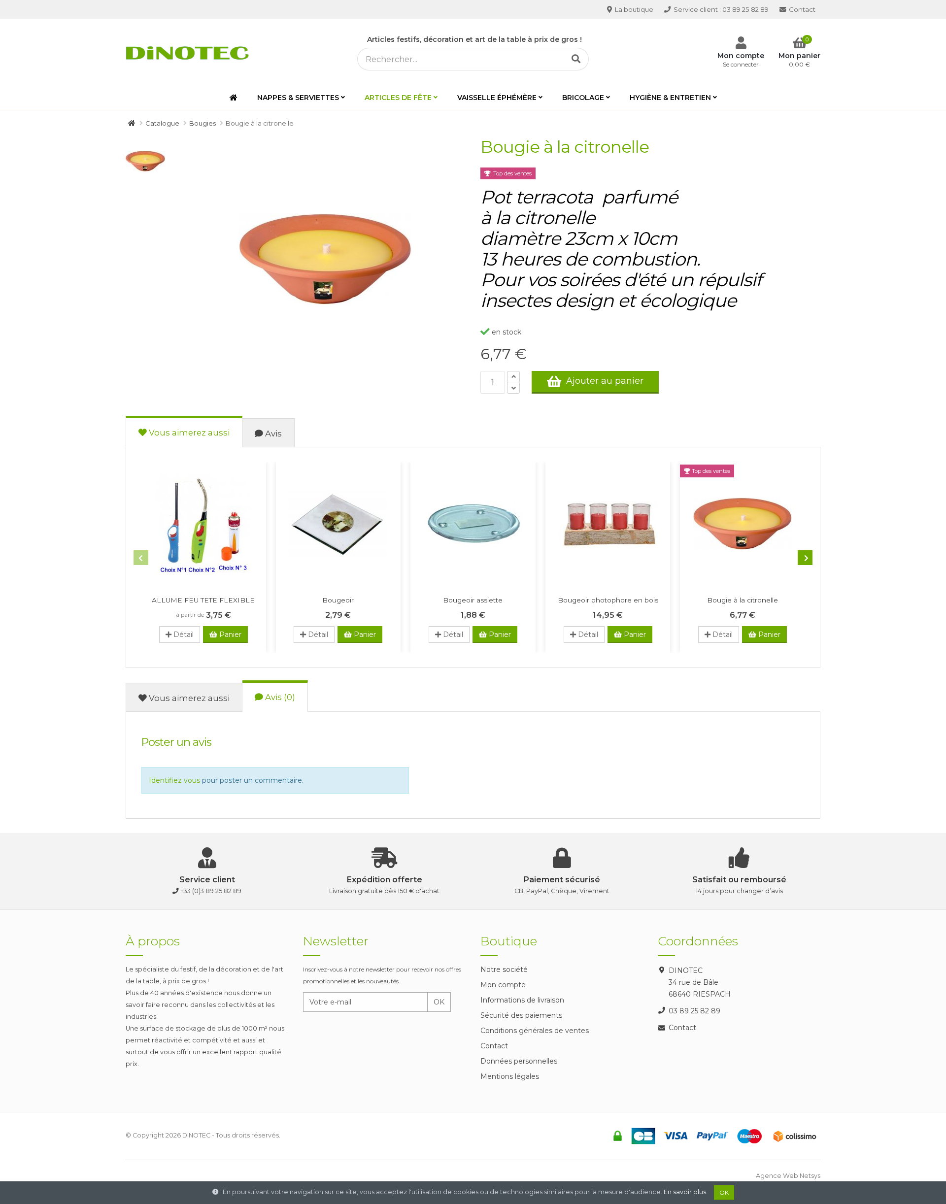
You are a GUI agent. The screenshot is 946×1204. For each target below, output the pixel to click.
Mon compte (503, 984)
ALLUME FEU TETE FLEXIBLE (203, 600)
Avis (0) (279, 697)
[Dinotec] (190, 51)
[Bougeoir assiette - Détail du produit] (473, 523)
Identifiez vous (174, 780)
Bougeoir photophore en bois (608, 600)
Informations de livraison (522, 1000)
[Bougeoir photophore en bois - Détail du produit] (608, 523)
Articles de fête (398, 97)
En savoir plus (685, 1192)
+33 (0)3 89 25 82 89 (210, 891)
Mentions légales (509, 1076)
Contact (801, 9)
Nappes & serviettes (298, 97)
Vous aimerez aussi (188, 432)
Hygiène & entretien (670, 97)
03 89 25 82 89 (721, 9)
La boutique (633, 9)
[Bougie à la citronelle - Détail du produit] (742, 523)
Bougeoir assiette (473, 600)
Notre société (504, 969)
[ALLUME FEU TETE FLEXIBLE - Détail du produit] (203, 523)
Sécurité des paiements (521, 1015)
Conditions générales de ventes (534, 1030)
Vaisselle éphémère (497, 97)
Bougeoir (338, 600)
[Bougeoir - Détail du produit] (338, 523)
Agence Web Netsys (788, 1175)
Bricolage (583, 97)
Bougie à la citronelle (742, 600)
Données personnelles (518, 1061)
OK (439, 1002)
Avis (272, 433)
